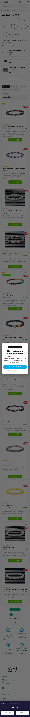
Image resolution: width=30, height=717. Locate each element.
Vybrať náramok (15, 367)
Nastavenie (15, 707)
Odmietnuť (8, 713)
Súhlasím (22, 713)
